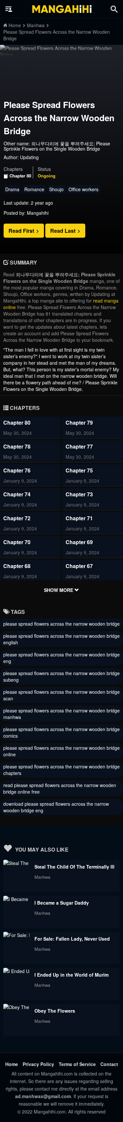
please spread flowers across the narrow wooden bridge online (61, 751)
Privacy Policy (38, 1064)
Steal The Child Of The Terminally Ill (74, 866)
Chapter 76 (17, 470)
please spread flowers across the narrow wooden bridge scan (61, 695)
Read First (22, 230)
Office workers (83, 189)
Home (11, 1064)
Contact (109, 1064)
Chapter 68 (17, 566)
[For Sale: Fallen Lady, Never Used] (16, 935)
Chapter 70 (17, 542)
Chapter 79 (79, 422)
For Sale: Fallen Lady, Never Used (72, 938)
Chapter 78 (17, 446)
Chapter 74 (17, 494)
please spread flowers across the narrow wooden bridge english (61, 639)
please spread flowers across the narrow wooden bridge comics (61, 732)
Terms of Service (77, 1064)
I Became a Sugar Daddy (61, 902)
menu (9, 9)
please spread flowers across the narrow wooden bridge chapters (61, 769)
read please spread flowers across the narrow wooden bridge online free (59, 788)
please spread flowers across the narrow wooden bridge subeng (61, 676)
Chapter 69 (79, 542)
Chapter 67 (79, 566)
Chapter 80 (20, 175)
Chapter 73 (79, 494)
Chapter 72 (17, 518)
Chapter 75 (79, 470)
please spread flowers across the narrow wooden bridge (61, 623)
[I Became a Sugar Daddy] (16, 899)
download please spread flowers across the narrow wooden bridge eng (56, 807)
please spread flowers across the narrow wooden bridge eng (61, 657)
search (114, 9)
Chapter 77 (79, 446)
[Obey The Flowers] (16, 1007)
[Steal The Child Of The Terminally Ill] (16, 863)
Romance (34, 189)
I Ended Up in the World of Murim (71, 974)
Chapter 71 (79, 518)
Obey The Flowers (54, 1010)
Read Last (63, 230)
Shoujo (56, 189)
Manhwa (42, 877)
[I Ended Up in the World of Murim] (16, 971)
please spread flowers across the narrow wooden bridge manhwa (61, 713)
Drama (12, 189)
